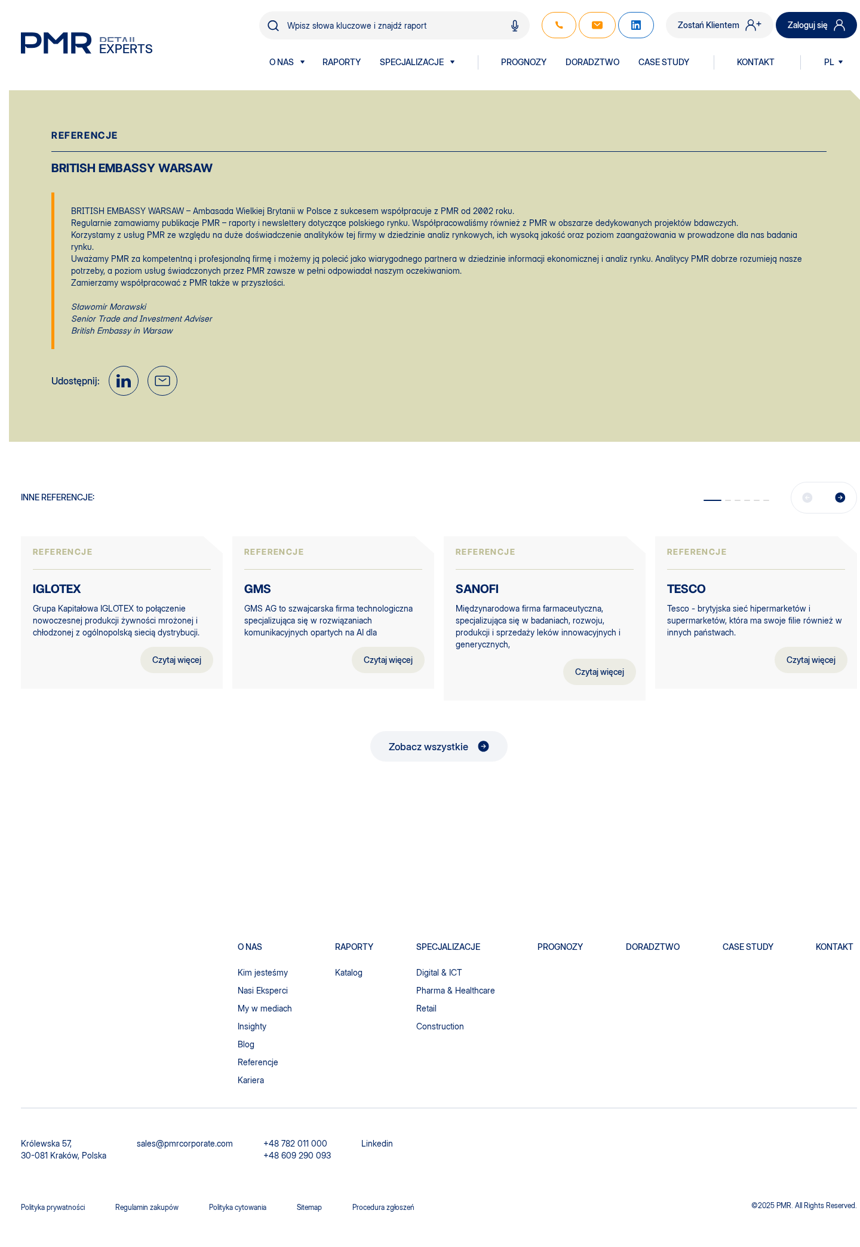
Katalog (349, 972)
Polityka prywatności (53, 1207)
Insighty (252, 1026)
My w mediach (265, 1008)
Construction (440, 1026)
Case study (663, 62)
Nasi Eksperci (263, 990)
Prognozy (523, 62)
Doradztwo (592, 62)
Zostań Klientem (708, 25)
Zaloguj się (808, 25)
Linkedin (377, 1143)
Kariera (251, 1080)
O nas (281, 62)
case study (748, 947)
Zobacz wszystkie (428, 747)
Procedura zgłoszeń (383, 1207)
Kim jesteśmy (263, 972)
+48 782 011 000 (295, 1143)
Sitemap (309, 1207)
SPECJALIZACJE (412, 62)
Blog (246, 1044)
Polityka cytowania (237, 1207)
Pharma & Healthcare (455, 990)
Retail (426, 1008)
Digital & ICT (439, 972)
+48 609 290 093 (297, 1155)
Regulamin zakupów (147, 1207)
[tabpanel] (122, 612)
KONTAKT (756, 62)
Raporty (341, 62)
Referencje (258, 1062)
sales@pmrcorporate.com (185, 1143)
